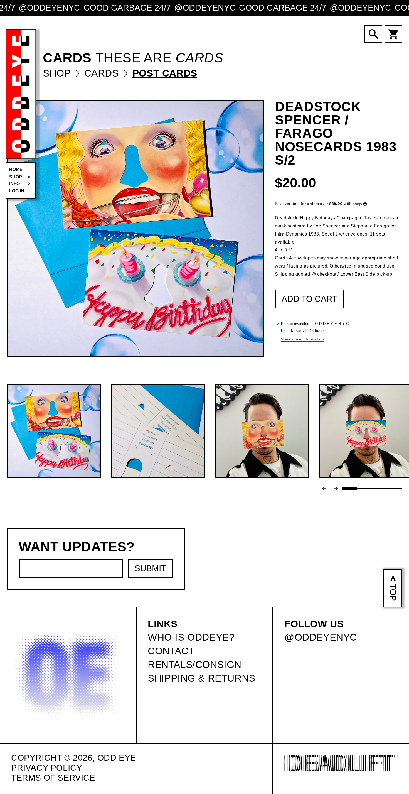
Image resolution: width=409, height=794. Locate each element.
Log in (16, 190)
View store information (302, 339)
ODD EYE (116, 757)
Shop (58, 73)
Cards (103, 73)
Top (393, 592)
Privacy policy (46, 767)
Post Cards (164, 73)
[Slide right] (336, 488)
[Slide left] (324, 488)
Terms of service (53, 777)
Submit (150, 568)
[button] (21, 177)
